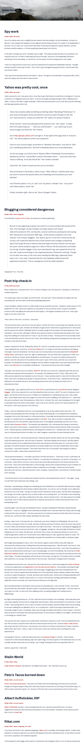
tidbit (15, 662)
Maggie (7, 392)
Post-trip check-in (18, 281)
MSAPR (37, 371)
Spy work (11, 31)
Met (45, 419)
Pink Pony (16, 365)
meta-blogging (18, 214)
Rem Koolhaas (74, 564)
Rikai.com (12, 721)
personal (17, 36)
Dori (30, 349)
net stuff (28, 726)
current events (18, 680)
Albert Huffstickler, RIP (21, 698)
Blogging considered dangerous (29, 209)
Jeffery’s (39, 349)
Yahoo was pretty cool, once (26, 87)
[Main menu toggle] (79, 10)
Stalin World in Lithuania (12, 666)
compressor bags (48, 637)
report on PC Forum (23, 218)
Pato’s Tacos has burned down (15, 684)
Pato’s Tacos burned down (24, 675)
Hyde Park (18, 712)
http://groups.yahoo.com (24, 136)
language (21, 726)
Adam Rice (9, 10)
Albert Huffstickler (10, 707)
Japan (15, 726)
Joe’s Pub (39, 389)
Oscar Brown (62, 389)
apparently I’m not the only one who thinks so (40, 567)
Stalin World (13, 657)
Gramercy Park (20, 424)
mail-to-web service (71, 623)
